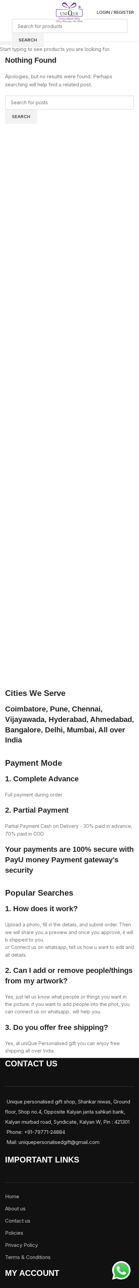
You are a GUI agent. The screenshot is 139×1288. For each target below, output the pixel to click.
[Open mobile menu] (8, 12)
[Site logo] (69, 12)
